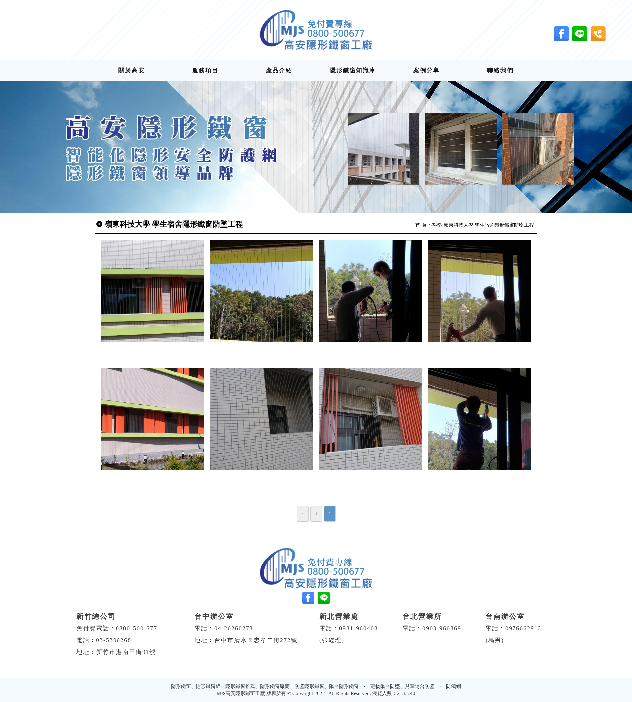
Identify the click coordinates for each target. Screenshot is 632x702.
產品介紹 (279, 70)
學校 (436, 225)
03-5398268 (113, 640)
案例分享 (426, 70)
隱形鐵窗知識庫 (353, 70)
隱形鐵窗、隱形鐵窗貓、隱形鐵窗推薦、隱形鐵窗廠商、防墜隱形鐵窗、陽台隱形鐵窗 (265, 686)
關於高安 (131, 70)
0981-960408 (358, 628)
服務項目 (205, 70)
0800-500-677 (136, 628)
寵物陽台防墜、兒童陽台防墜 (402, 686)
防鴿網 (453, 686)
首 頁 (421, 225)
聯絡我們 (500, 70)
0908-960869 (441, 628)
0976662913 (523, 628)
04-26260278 (233, 628)
